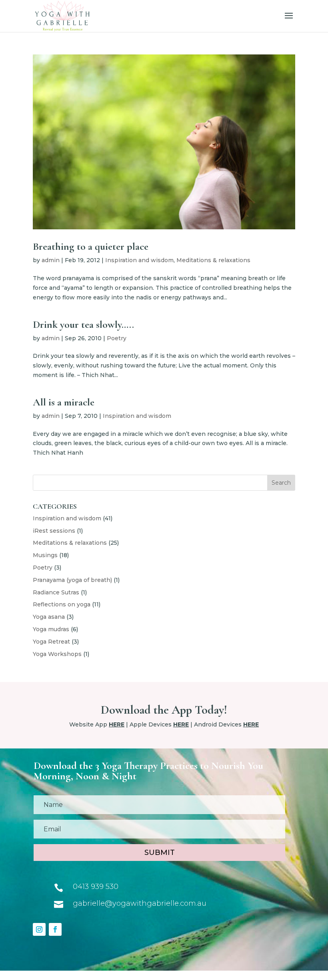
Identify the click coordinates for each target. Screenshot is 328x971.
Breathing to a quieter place (90, 246)
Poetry (116, 338)
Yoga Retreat (51, 641)
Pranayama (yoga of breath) (72, 580)
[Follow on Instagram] (39, 929)
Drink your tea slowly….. (83, 324)
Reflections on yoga (61, 604)
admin (51, 260)
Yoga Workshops (57, 654)
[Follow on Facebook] (55, 929)
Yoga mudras (51, 629)
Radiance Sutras (56, 592)
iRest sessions (54, 530)
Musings (45, 555)
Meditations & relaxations (213, 260)
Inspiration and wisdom (139, 260)
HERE (116, 724)
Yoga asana (49, 616)
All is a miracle (63, 402)
